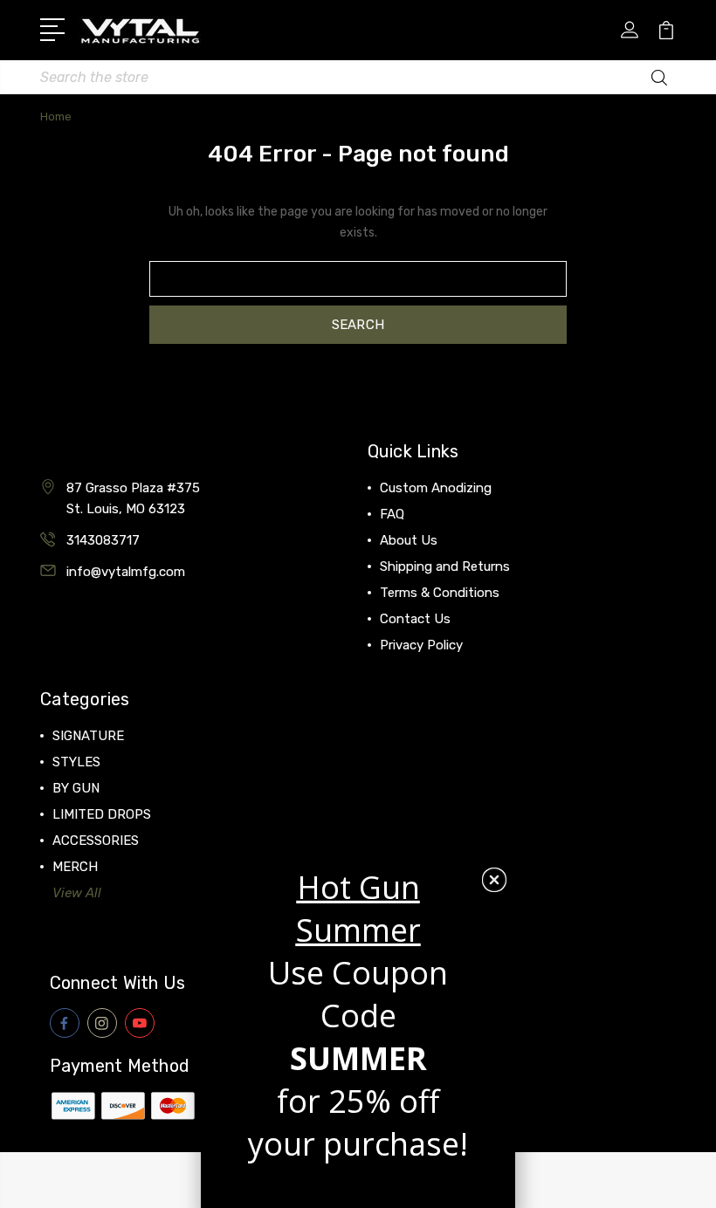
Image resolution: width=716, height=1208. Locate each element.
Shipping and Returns (445, 566)
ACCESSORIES (95, 840)
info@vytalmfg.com (125, 572)
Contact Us (415, 619)
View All (76, 893)
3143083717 (103, 540)
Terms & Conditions (439, 593)
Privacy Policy (421, 645)
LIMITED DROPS (101, 814)
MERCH (75, 867)
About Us (408, 540)
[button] (494, 879)
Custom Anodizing (436, 488)
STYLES (76, 762)
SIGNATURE (88, 736)
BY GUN (76, 788)
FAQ (392, 514)
